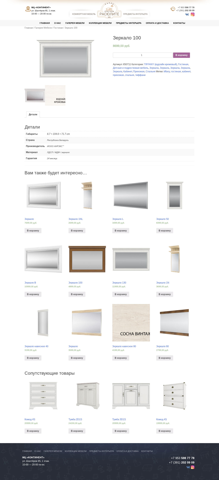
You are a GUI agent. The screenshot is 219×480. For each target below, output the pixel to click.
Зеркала (154, 68)
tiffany (167, 71)
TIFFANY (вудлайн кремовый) (160, 64)
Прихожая (139, 71)
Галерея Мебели (43, 28)
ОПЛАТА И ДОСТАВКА (157, 23)
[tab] (33, 114)
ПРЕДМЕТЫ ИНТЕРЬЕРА (128, 23)
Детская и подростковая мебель (130, 68)
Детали (33, 114)
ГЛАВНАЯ (45, 23)
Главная (29, 28)
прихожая (118, 75)
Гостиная (58, 28)
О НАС (57, 23)
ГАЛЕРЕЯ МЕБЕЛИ (74, 23)
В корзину (181, 55)
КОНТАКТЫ (179, 23)
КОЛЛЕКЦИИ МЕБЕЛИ (100, 23)
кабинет (186, 71)
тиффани (140, 75)
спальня (129, 75)
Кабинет (127, 71)
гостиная (176, 71)
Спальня (150, 71)
